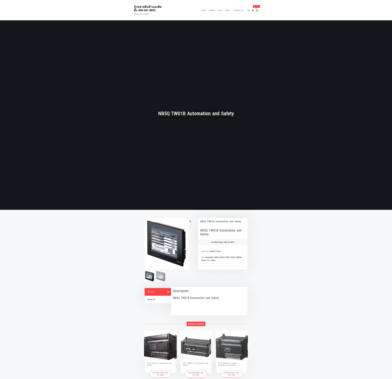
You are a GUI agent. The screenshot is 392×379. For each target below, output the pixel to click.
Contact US (238, 10)
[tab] (158, 292)
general (212, 251)
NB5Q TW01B (219, 257)
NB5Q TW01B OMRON (233, 257)
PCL (208, 260)
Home (203, 10)
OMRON (212, 10)
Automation (209, 257)
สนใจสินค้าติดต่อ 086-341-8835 (222, 242)
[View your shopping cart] (253, 10)
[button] (190, 221)
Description (151, 292)
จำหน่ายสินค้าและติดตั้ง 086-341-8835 (148, 8)
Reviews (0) (151, 299)
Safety (213, 260)
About (227, 10)
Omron (218, 251)
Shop (220, 10)
